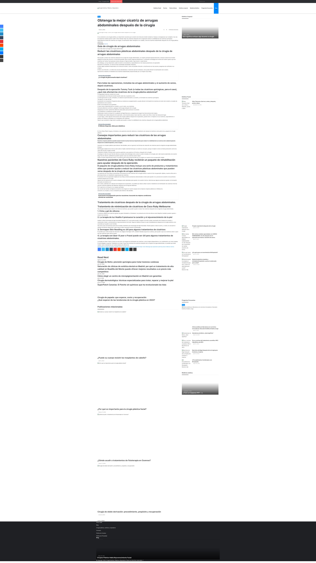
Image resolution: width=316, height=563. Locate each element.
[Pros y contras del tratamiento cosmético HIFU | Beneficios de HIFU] (186, 344)
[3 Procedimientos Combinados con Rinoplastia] (186, 362)
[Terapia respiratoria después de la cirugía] (186, 228)
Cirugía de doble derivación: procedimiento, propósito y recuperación (129, 512)
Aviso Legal (99, 522)
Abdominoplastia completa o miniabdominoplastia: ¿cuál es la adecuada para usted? (204, 261)
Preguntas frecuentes (207, 8)
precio (164, 246)
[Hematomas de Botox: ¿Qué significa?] (186, 335)
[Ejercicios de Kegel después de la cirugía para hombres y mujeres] (186, 353)
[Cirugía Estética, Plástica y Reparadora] (108, 8)
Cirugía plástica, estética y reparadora (106, 527)
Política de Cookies (101, 533)
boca (110, 246)
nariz (144, 246)
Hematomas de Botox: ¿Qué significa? (202, 333)
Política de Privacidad (101, 536)
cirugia (124, 246)
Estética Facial (157, 8)
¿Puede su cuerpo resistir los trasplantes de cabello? (122, 358)
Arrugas (106, 246)
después (132, 246)
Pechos (165, 8)
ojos (151, 246)
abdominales (101, 246)
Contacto (98, 530)
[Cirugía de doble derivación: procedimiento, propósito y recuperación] (138, 487)
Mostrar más (185, 269)
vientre (172, 246)
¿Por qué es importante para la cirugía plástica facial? (122, 409)
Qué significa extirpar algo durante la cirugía (198, 36)
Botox (112, 246)
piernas (160, 246)
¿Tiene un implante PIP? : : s (193, 393)
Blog (216, 8)
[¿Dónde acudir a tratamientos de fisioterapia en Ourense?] (138, 436)
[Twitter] (103, 249)
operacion (155, 246)
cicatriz (121, 246)
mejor (141, 246)
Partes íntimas (173, 8)
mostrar (106, 43)
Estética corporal (183, 8)
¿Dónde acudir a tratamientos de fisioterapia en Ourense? (124, 460)
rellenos (168, 246)
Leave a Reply (101, 520)
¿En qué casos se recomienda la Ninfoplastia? (205, 252)
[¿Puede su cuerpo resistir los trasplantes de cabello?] (138, 333)
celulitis (117, 246)
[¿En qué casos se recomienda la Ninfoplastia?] (186, 254)
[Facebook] (99, 249)
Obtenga (148, 246)
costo (128, 246)
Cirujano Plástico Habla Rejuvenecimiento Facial (114, 557)
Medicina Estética (194, 8)
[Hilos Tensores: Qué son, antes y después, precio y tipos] (186, 162)
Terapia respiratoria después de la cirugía (203, 226)
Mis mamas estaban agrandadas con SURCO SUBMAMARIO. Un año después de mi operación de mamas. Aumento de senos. (204, 235)
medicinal (137, 246)
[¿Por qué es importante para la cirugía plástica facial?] (138, 385)
